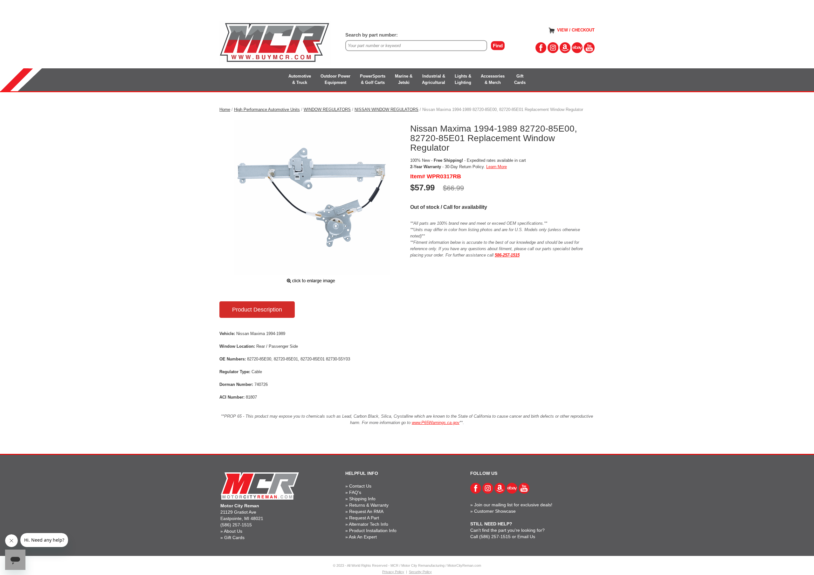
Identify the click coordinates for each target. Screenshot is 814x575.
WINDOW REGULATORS (327, 109)
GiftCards (520, 79)
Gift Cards (234, 537)
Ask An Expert (363, 536)
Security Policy (420, 572)
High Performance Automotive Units (267, 109)
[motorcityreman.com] (275, 42)
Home (224, 109)
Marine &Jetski (403, 79)
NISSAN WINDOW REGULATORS (386, 109)
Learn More (496, 166)
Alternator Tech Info (368, 524)
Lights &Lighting (463, 79)
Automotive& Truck (299, 79)
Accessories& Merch (493, 79)
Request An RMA (366, 511)
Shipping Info (362, 498)
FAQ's (355, 492)
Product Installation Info (373, 530)
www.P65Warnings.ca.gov (435, 422)
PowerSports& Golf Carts (372, 79)
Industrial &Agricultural (433, 79)
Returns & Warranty (369, 505)
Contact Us (360, 486)
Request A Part (364, 517)
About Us (233, 531)
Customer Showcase (495, 511)
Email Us (526, 536)
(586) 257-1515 (236, 524)
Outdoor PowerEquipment (335, 79)
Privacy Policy (393, 572)
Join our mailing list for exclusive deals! (513, 504)
